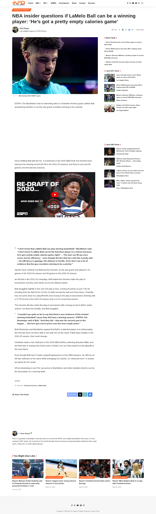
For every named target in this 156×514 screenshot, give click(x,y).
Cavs (118, 188)
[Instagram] (139, 3)
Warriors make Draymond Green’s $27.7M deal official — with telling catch (128, 161)
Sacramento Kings (122, 154)
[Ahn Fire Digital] (18, 3)
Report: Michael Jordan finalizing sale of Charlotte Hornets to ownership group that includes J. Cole (27, 483)
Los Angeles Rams (122, 80)
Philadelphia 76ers (122, 176)
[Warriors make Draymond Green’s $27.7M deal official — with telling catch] (109, 162)
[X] (130, 3)
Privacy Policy (95, 511)
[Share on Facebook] (119, 29)
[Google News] (136, 3)
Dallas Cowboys (121, 100)
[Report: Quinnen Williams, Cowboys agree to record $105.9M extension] (109, 98)
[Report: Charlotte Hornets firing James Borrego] (94, 468)
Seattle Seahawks (122, 90)
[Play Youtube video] (55, 194)
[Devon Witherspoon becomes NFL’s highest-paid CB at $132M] (109, 88)
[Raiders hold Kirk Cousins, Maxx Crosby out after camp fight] (109, 108)
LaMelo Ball (42, 385)
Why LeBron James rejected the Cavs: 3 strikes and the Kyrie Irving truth (129, 183)
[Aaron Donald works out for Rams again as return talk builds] (109, 78)
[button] (142, 3)
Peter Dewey (24, 28)
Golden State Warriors (123, 166)
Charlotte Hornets (21, 9)
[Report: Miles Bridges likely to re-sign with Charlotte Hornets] (128, 468)
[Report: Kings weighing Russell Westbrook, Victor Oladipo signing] (109, 152)
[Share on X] (122, 29)
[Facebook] (128, 3)
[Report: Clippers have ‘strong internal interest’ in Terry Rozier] (61, 468)
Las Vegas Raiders (122, 110)
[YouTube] (133, 3)
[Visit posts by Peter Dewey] (15, 30)
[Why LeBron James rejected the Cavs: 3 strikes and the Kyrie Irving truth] (109, 184)
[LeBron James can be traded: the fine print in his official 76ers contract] (109, 173)
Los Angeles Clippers (54, 477)
